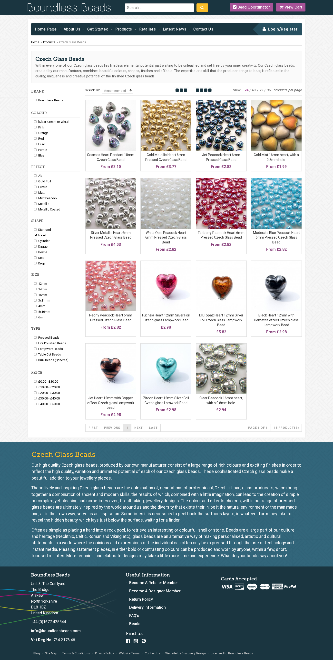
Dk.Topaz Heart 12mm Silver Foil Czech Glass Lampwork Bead (221, 320)
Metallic (43, 204)
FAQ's (134, 615)
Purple (42, 150)
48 (254, 90)
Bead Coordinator (253, 7)
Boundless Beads (50, 100)
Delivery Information (147, 607)
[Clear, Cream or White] (53, 122)
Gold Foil (44, 181)
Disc (41, 258)
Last (153, 428)
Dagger (43, 246)
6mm (41, 317)
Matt (41, 192)
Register (289, 29)
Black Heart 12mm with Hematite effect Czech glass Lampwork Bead (276, 320)
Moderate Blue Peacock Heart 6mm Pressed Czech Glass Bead (276, 237)
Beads (134, 623)
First (93, 428)
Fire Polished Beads (52, 343)
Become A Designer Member (155, 591)
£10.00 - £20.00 (49, 387)
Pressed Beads (48, 337)
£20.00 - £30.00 (49, 393)
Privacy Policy (104, 653)
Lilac (41, 144)
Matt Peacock (47, 198)
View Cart (293, 7)
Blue (41, 155)
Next (138, 428)
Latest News (174, 29)
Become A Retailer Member (153, 582)
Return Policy (141, 599)
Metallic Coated (49, 209)
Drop (41, 263)
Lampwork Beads (50, 349)
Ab (40, 176)
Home (35, 42)
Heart (42, 235)
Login (273, 29)
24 (246, 90)
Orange (43, 133)
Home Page (46, 29)
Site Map (51, 653)
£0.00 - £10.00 (48, 381)
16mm (42, 295)
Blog (36, 653)
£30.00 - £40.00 (49, 398)
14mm (42, 289)
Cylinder (43, 241)
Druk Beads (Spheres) (53, 360)
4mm (41, 306)
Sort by (92, 90)
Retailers (147, 29)
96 (269, 90)
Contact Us (203, 29)
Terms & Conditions (76, 653)
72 (261, 90)
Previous (112, 428)
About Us (72, 29)
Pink (41, 127)
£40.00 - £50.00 (49, 404)
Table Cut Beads (49, 354)
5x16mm (44, 312)
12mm (42, 283)
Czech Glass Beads (72, 42)
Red (41, 138)
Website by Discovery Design (185, 653)
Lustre (42, 187)
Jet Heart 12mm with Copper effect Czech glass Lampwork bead (110, 402)
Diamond (44, 229)
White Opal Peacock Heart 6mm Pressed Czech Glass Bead (166, 237)
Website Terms (129, 653)
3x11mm (44, 300)
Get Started (97, 29)
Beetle (42, 252)
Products (123, 29)
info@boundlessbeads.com (56, 631)
